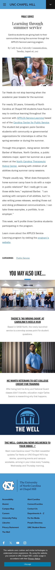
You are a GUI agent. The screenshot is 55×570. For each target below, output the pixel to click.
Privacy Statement (10, 527)
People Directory (35, 523)
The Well (6, 532)
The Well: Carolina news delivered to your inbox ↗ (27, 444)
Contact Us (33, 509)
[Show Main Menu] (4, 4)
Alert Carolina (34, 499)
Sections (50, 4)
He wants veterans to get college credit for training (27, 382)
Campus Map (8, 509)
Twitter (10, 542)
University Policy (9, 518)
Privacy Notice (34, 559)
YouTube (17, 542)
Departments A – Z (36, 513)
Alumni (5, 504)
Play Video (29, 70)
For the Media (34, 518)
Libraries (6, 523)
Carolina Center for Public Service (31, 122)
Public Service (23, 258)
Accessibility (7, 499)
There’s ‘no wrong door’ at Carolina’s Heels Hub (27, 320)
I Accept (27, 564)
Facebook (3, 542)
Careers (5, 513)
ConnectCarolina (35, 504)
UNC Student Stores (37, 527)
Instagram (24, 542)
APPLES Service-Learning (30, 118)
